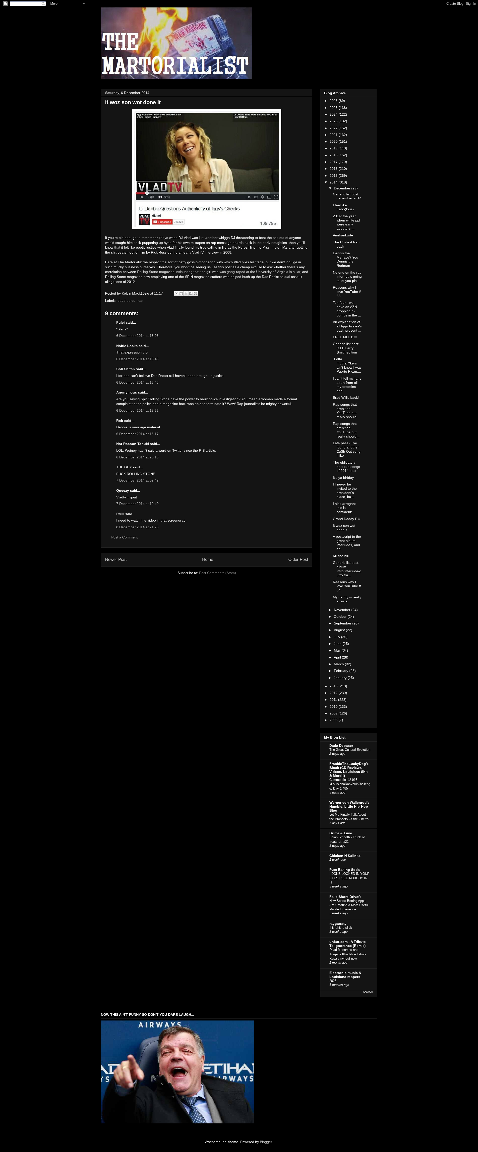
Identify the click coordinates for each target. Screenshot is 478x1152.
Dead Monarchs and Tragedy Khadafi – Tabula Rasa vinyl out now (347, 954)
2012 (334, 693)
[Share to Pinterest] (195, 293)
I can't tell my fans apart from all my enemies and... (347, 384)
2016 (334, 169)
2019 (334, 148)
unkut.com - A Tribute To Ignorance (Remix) (347, 944)
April (338, 657)
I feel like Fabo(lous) (343, 207)
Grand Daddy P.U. (347, 519)
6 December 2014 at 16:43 (137, 382)
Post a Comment (124, 537)
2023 (334, 121)
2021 (334, 135)
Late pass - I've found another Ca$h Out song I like (346, 449)
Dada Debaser (341, 746)
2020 (334, 141)
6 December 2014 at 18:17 (137, 434)
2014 (334, 182)
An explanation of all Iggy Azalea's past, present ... (347, 326)
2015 (334, 175)
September (343, 623)
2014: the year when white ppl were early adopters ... (346, 222)
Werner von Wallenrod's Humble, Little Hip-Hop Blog (349, 806)
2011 (334, 700)
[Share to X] (185, 293)
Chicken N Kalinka (344, 856)
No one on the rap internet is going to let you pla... (347, 276)
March (339, 664)
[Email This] (176, 293)
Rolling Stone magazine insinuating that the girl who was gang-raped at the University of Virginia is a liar (218, 272)
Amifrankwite (343, 235)
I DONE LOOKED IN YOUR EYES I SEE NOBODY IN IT (349, 878)
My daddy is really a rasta (347, 599)
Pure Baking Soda (344, 870)
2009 (334, 713)
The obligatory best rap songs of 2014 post (346, 466)
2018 (334, 155)
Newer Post (116, 559)
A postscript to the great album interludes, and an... (347, 542)
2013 (334, 686)
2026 (334, 101)
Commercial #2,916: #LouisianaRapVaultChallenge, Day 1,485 (349, 784)
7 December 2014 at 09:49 (137, 480)
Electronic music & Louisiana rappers (345, 975)
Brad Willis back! (346, 397)
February (341, 671)
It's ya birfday (343, 478)
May (338, 650)
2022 (334, 128)
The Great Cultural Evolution (349, 750)
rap (140, 301)
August (340, 630)
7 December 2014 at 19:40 (137, 504)
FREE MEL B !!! (345, 337)
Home (207, 559)
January (341, 678)
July (337, 637)
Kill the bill (341, 556)
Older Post (298, 559)
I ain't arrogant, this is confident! (345, 508)
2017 (334, 162)
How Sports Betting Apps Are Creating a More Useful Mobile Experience (348, 905)
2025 (334, 108)
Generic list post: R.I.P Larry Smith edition (346, 348)
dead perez (126, 301)
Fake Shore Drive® (345, 897)
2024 (334, 114)
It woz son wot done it (344, 528)
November (342, 610)
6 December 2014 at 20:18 (137, 457)
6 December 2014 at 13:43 (137, 359)
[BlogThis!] (181, 293)
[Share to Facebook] (190, 293)
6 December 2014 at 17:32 (137, 410)
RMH (120, 514)
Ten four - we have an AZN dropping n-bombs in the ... (347, 309)
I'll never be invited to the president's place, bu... (345, 490)
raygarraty (338, 924)
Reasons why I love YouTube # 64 (347, 586)
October (341, 617)
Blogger (266, 1142)
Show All (368, 991)
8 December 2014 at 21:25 (137, 527)
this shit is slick (340, 928)
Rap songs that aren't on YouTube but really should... (346, 410)
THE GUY (124, 467)
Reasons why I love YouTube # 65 (347, 291)
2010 (334, 707)
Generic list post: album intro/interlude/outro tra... (347, 569)
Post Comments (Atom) (217, 573)
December (342, 188)
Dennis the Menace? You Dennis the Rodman (345, 259)
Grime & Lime (340, 833)
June (338, 644)
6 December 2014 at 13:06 (137, 336)
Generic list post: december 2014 (347, 196)
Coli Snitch (125, 369)
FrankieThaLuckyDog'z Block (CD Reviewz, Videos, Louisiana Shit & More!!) (348, 770)
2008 (334, 720)
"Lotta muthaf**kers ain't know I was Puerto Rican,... (347, 365)
